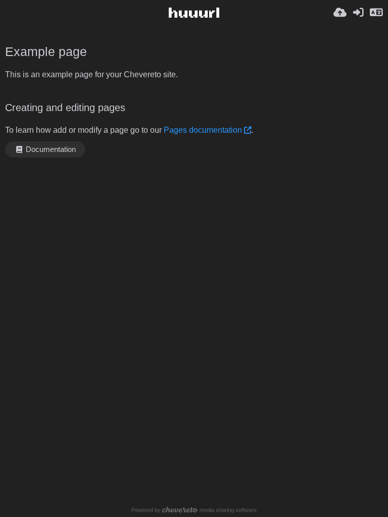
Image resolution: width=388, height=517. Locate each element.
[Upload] (340, 12)
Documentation (50, 149)
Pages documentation (203, 130)
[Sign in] (358, 12)
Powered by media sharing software (194, 510)
